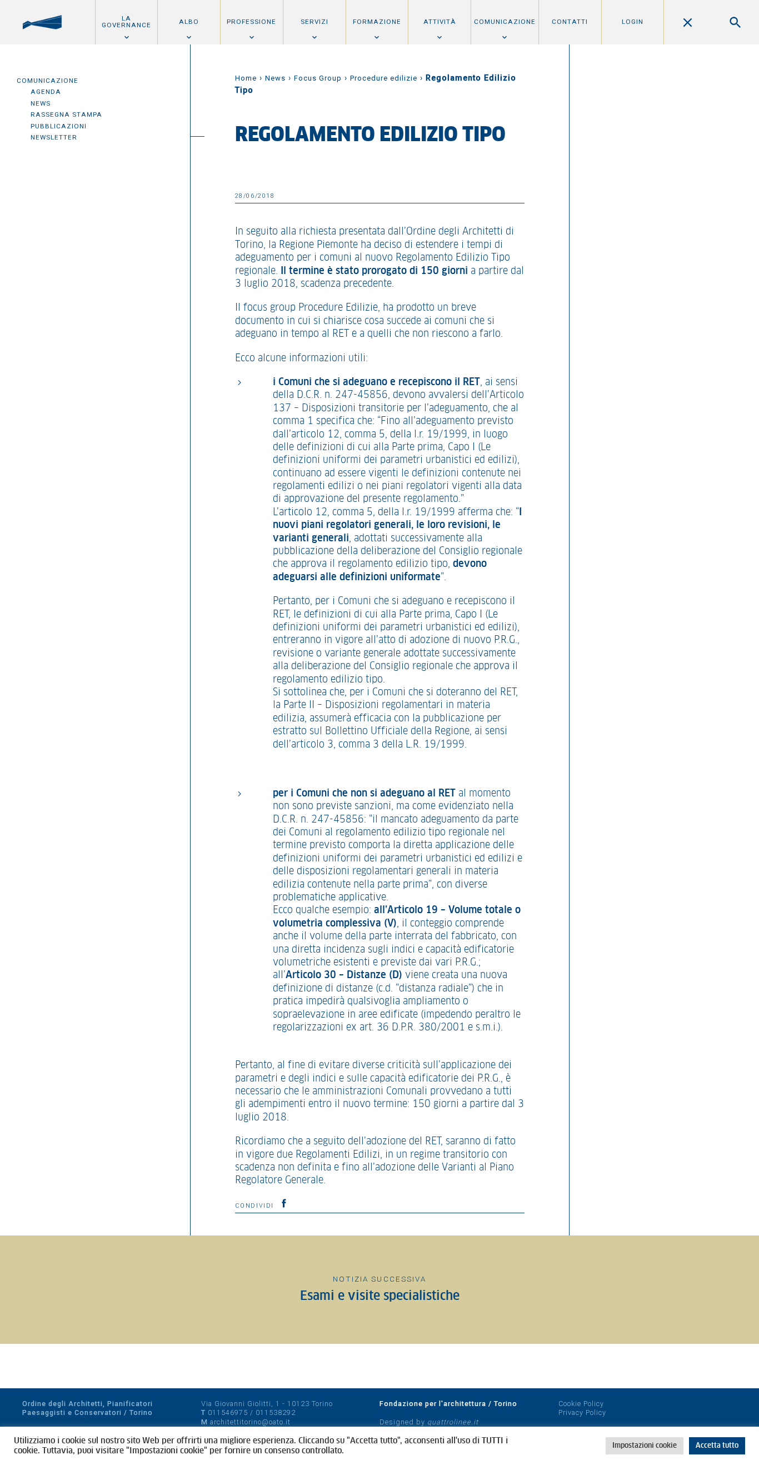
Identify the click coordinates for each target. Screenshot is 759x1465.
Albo (189, 22)
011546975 (228, 1412)
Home (246, 78)
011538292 (276, 1412)
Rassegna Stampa (66, 114)
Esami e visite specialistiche (380, 1296)
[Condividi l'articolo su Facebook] (283, 1203)
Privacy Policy (582, 1412)
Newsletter (54, 137)
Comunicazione (505, 22)
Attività (439, 22)
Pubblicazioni (59, 126)
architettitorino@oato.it (250, 1422)
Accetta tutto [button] (717, 1445)
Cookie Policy (581, 1403)
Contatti (570, 22)
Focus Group (318, 78)
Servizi (314, 22)
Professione (251, 22)
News (41, 103)
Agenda (46, 92)
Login (632, 22)
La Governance (126, 21)
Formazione (377, 22)
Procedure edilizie (383, 78)
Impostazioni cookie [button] (644, 1445)
